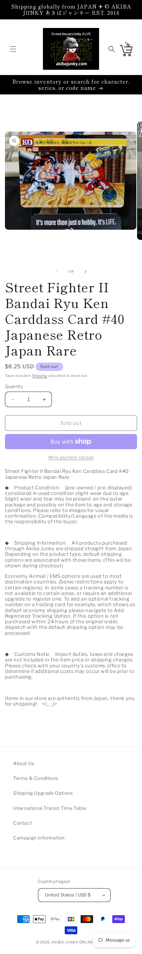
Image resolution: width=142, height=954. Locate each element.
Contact (22, 823)
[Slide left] (56, 271)
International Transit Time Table (49, 808)
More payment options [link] (71, 457)
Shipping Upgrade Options (43, 793)
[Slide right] (85, 271)
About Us (23, 763)
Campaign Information (39, 837)
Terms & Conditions (35, 778)
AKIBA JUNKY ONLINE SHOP (79, 942)
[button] (13, 49)
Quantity (14, 386)
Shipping (39, 375)
